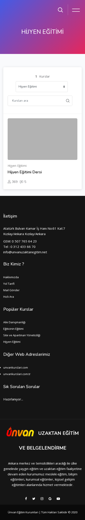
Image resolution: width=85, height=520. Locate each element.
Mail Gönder (11, 290)
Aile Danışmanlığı (14, 322)
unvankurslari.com (15, 367)
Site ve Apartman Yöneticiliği (21, 335)
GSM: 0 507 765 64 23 (20, 241)
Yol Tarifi (9, 284)
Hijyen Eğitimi (11, 342)
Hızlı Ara (8, 297)
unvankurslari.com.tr (17, 374)
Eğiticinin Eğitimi (13, 329)
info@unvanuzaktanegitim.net (25, 252)
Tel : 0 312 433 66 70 (19, 246)
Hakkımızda (11, 277)
